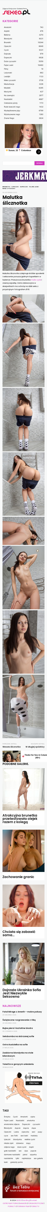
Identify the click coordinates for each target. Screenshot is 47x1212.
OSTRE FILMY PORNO (11, 1203)
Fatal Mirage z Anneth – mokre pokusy (22, 1011)
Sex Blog (26, 1200)
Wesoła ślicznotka (12, 746)
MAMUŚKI (23, 1203)
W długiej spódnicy (35, 746)
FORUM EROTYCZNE (35, 1203)
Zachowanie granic (18, 877)
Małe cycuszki (9, 188)
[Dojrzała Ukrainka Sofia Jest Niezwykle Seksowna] (23, 964)
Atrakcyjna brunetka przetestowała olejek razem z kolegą (20, 818)
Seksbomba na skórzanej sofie (18, 1036)
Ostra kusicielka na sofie (15, 1044)
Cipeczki (15, 186)
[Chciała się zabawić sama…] (23, 906)
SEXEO (19, 1200)
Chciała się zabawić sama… (19, 933)
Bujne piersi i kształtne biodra (18, 1028)
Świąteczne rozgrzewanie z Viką (19, 1019)
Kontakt (34, 1200)
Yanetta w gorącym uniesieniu (18, 1064)
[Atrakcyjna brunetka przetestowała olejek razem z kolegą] (23, 789)
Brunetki (6, 186)
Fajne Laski (34, 186)
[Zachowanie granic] (23, 851)
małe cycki (36, 279)
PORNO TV (12, 1206)
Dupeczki (24, 186)
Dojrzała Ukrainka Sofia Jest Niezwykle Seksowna (22, 993)
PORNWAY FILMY (23, 1206)
